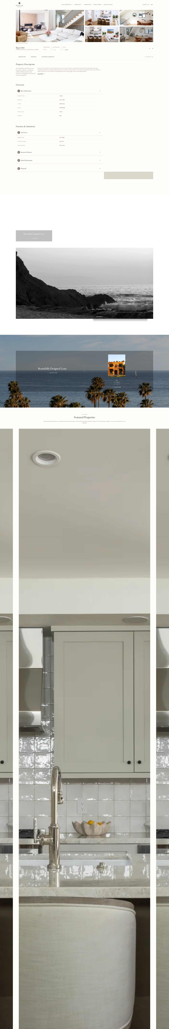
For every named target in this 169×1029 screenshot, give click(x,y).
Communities (87, 4)
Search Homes (97, 4)
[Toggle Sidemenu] (152, 4)
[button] (148, 57)
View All (137, 34)
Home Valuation (108, 4)
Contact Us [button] (146, 4)
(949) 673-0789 (117, 387)
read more (99, 316)
